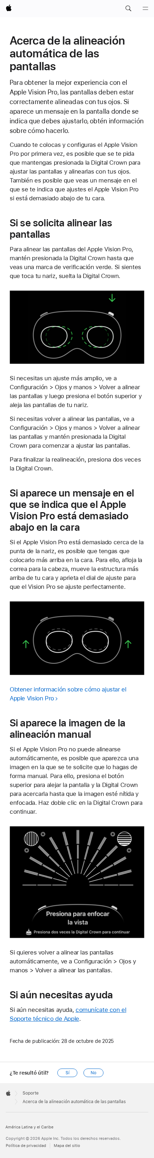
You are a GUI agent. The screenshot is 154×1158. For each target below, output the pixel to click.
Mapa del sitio (67, 1145)
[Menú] (145, 8)
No (93, 1072)
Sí (67, 1072)
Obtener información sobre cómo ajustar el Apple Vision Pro (68, 694)
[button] (128, 8)
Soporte (31, 1093)
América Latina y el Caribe (29, 1127)
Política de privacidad (26, 1145)
